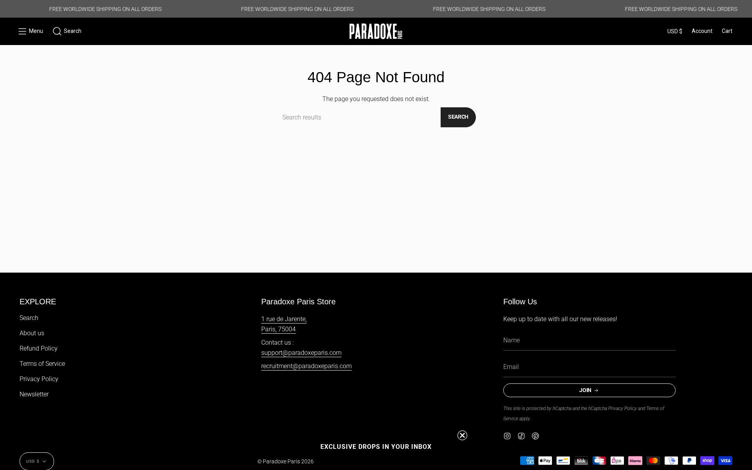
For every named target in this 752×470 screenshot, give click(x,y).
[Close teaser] (462, 435)
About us (32, 333)
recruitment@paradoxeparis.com (306, 366)
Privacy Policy (39, 379)
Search (458, 117)
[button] (66, 31)
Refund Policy (39, 348)
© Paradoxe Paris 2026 (285, 461)
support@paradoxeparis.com (301, 352)
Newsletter (34, 394)
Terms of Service (42, 363)
